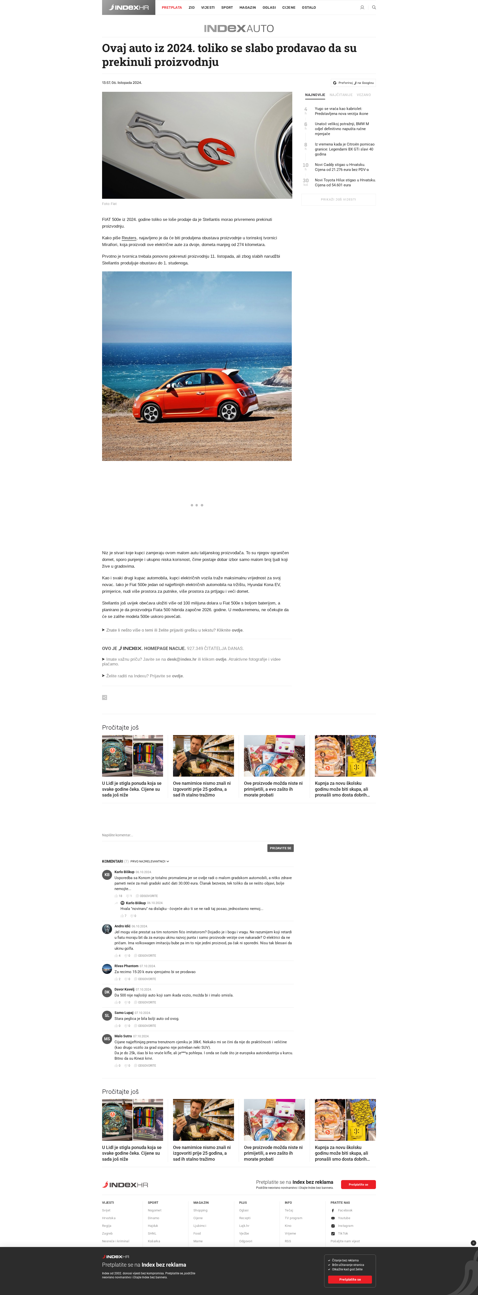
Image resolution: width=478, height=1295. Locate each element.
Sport (227, 7)
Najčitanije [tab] (341, 95)
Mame (198, 1241)
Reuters (129, 238)
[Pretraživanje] (372, 7)
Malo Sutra (123, 1036)
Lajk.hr (244, 1226)
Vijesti (208, 7)
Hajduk (153, 1226)
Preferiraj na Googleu (356, 83)
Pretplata (172, 7)
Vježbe (244, 1233)
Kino (288, 1226)
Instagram (346, 1226)
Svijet (106, 1210)
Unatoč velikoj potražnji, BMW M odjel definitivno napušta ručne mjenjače (342, 129)
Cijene (289, 7)
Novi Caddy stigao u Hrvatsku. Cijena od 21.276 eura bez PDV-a (342, 167)
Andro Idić (122, 926)
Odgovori (245, 1241)
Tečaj (289, 1210)
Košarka (154, 1241)
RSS (288, 1241)
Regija (106, 1226)
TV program (293, 1218)
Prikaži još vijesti (338, 199)
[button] (108, 754)
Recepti (245, 1218)
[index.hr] (128, 7)
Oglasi (269, 7)
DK (107, 992)
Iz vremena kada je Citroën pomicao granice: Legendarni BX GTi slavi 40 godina (345, 149)
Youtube (344, 1218)
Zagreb (107, 1233)
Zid (192, 7)
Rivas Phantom (126, 966)
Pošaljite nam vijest (345, 1241)
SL (107, 1015)
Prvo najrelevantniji (147, 861)
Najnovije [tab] (315, 95)
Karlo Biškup (124, 872)
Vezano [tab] (364, 95)
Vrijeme (290, 1233)
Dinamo (153, 1218)
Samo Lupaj (124, 1013)
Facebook (345, 1210)
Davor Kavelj (124, 989)
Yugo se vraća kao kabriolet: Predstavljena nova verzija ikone (341, 111)
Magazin (201, 1202)
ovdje (221, 659)
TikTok (343, 1233)
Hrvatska (109, 1218)
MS (107, 1039)
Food (197, 1233)
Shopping (200, 1210)
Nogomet (155, 1210)
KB (107, 874)
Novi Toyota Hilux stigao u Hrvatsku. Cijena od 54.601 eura (345, 182)
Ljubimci (199, 1226)
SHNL (152, 1233)
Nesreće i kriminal (115, 1241)
